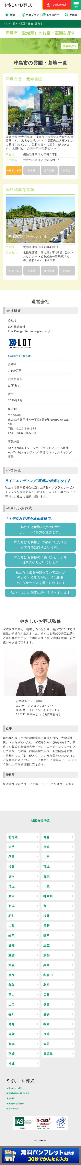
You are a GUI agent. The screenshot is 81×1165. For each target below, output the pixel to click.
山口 (11, 1004)
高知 (11, 1024)
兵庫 (46, 965)
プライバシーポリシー (16, 1088)
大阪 (11, 965)
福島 (11, 866)
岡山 (11, 994)
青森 (46, 837)
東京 (11, 896)
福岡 (46, 1024)
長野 (46, 925)
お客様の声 (53, 14)
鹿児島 (48, 1053)
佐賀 (11, 1034)
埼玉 (11, 886)
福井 (46, 915)
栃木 (11, 876)
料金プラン (32, 14)
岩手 (11, 847)
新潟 (11, 906)
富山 (46, 906)
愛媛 (46, 1014)
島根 (46, 984)
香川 (11, 1014)
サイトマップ (12, 1109)
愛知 (11, 945)
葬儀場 (73, 14)
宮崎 (11, 1053)
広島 (46, 994)
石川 (11, 915)
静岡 (46, 935)
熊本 (11, 1043)
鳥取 (11, 984)
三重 (46, 945)
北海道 (13, 837)
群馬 (46, 876)
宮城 (46, 847)
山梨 (11, 925)
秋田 (11, 856)
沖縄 (11, 1063)
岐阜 (11, 935)
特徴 (12, 14)
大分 (46, 1043)
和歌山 (48, 975)
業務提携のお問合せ (15, 1104)
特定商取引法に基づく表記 (18, 1093)
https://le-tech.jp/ (20, 355)
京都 (46, 955)
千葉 (46, 886)
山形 (46, 856)
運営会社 (10, 1098)
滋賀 (11, 955)
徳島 (46, 1004)
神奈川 (48, 896)
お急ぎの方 (60, 4)
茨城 (46, 866)
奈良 (11, 975)
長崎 (46, 1034)
